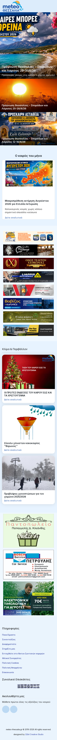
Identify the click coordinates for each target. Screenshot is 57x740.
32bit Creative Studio (34, 734)
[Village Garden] (28, 249)
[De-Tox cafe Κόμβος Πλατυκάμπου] (28, 330)
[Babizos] (28, 303)
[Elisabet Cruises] (28, 236)
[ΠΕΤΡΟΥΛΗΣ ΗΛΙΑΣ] (28, 564)
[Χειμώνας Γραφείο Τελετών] (28, 263)
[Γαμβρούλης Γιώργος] (28, 290)
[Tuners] (28, 598)
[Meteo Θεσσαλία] (13, 6)
